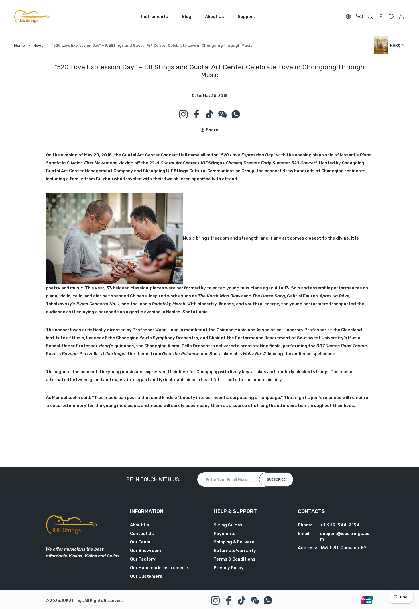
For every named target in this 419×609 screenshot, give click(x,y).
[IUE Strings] (32, 16)
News (38, 45)
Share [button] (212, 129)
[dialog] (370, 16)
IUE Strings (73, 600)
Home (19, 45)
